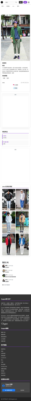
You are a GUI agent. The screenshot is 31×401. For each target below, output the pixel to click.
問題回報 (3, 341)
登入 (21, 2)
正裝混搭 (3, 353)
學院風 (2, 371)
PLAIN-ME (6, 142)
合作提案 (3, 339)
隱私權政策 (3, 336)
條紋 (2, 351)
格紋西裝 (3, 375)
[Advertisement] (15, 111)
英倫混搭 (3, 355)
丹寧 (2, 362)
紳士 (2, 360)
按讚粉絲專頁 (9, 390)
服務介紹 (3, 332)
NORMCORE (4, 366)
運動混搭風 (3, 368)
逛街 (8, 78)
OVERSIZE (3, 358)
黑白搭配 (3, 364)
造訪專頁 (22, 390)
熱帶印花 (3, 373)
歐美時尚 (3, 349)
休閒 (4, 78)
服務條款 (3, 334)
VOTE (4, 136)
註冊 (25, 2)
